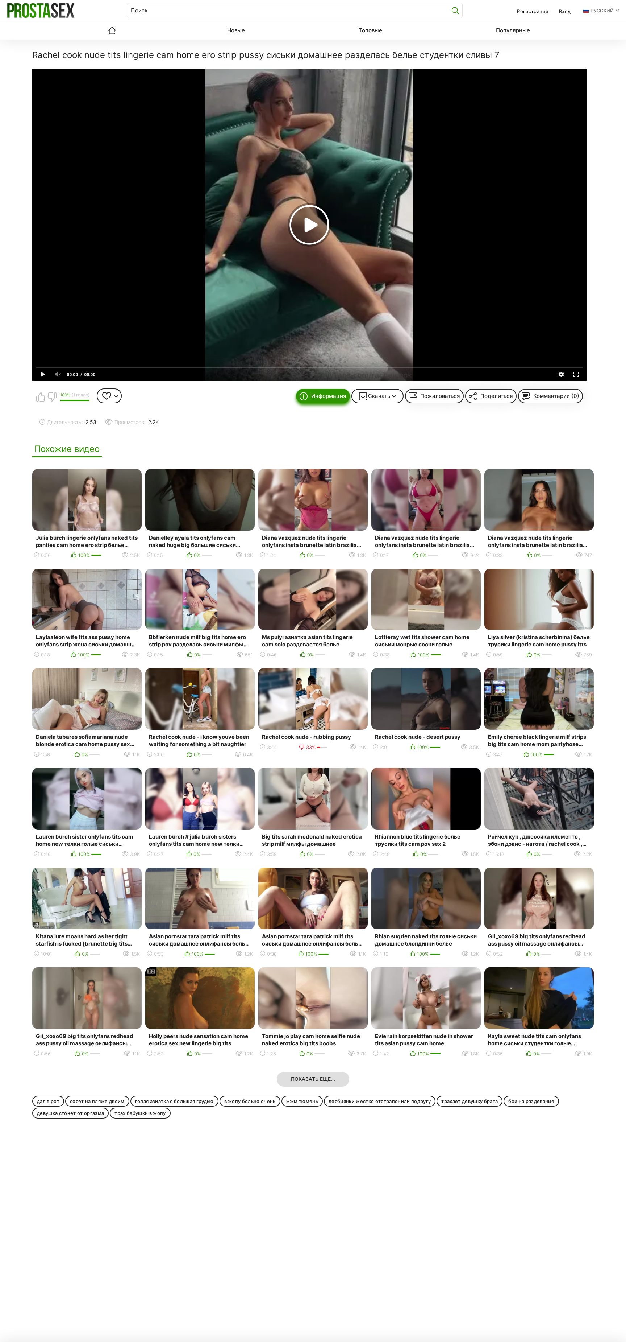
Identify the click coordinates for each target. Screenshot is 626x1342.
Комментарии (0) (556, 395)
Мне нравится (40, 397)
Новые (236, 30)
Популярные (513, 30)
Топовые (370, 30)
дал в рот (48, 1101)
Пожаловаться (440, 395)
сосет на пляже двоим (97, 1101)
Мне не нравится (52, 397)
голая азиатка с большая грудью (174, 1101)
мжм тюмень (302, 1101)
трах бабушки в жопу (140, 1113)
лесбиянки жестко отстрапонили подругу (380, 1101)
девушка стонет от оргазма (70, 1113)
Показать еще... (313, 1079)
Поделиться (496, 395)
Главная (112, 30)
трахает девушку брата (469, 1101)
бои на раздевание (531, 1101)
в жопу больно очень (250, 1101)
